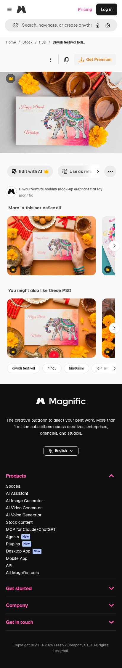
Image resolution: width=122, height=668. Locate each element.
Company (17, 605)
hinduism (76, 368)
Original (38, 79)
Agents (17, 536)
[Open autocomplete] (13, 25)
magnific (26, 195)
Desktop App (23, 551)
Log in (107, 9)
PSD (42, 42)
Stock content (19, 522)
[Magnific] (61, 402)
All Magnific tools (22, 572)
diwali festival (23, 368)
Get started (19, 588)
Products (16, 476)
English (61, 450)
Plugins (18, 544)
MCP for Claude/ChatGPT (31, 529)
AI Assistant (17, 493)
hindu (52, 368)
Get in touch (19, 622)
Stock (28, 42)
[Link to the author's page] (11, 192)
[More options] (51, 59)
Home (11, 42)
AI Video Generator (24, 507)
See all (54, 208)
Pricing (85, 9)
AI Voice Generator (23, 515)
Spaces (13, 486)
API (9, 565)
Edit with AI (27, 173)
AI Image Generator (24, 500)
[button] (61, 451)
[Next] (97, 171)
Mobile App (16, 558)
